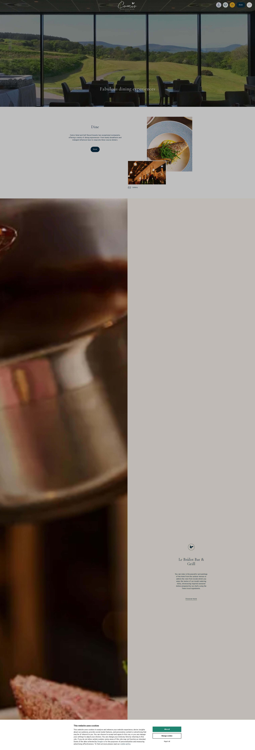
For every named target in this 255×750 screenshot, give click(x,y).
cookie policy (125, 744)
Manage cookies (167, 736)
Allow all (167, 729)
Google (100, 742)
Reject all (167, 741)
